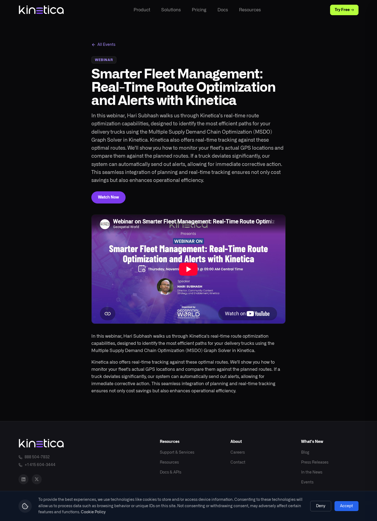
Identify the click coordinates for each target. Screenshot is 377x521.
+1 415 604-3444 (40, 465)
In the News (311, 472)
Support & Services (177, 452)
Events (307, 482)
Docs (222, 10)
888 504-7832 (37, 457)
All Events (106, 45)
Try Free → (344, 10)
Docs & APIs (170, 472)
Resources (250, 10)
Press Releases (314, 462)
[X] (37, 479)
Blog (305, 452)
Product (142, 10)
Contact (237, 462)
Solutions (171, 10)
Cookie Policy (93, 512)
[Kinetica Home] (41, 10)
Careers (237, 452)
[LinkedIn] (23, 479)
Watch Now (108, 197)
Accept (346, 506)
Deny (320, 506)
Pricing (199, 10)
